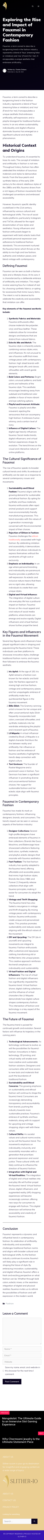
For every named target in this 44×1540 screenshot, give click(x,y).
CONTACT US (9, 1500)
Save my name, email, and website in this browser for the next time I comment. (22, 1371)
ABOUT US (8, 1493)
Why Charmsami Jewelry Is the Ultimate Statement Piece (21, 1440)
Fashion (10, 1303)
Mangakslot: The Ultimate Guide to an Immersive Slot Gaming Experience (21, 1421)
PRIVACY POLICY (11, 1507)
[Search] (34, 1521)
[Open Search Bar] (33, 6)
